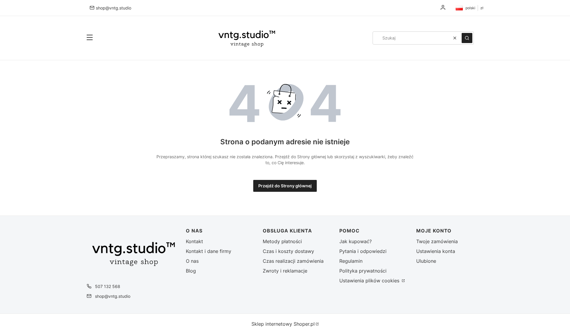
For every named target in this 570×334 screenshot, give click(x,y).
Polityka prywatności (363, 271)
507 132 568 (107, 286)
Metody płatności (282, 241)
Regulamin (350, 261)
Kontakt (194, 241)
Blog (191, 271)
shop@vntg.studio (113, 7)
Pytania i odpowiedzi (363, 251)
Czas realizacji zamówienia (293, 261)
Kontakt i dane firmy (208, 251)
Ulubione (426, 261)
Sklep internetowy (283, 324)
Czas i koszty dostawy (288, 251)
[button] (90, 38)
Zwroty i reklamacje (285, 271)
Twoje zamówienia (437, 241)
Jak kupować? (355, 241)
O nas (192, 261)
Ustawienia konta (435, 251)
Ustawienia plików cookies (370, 281)
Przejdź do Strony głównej (285, 185)
